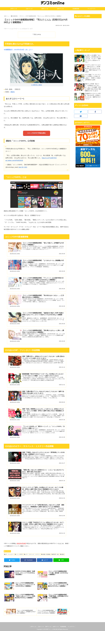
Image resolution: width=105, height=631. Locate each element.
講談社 (13, 92)
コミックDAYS (19, 554)
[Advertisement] (88, 32)
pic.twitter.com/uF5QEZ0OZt (14, 160)
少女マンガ (41, 626)
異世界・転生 (56, 554)
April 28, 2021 (23, 167)
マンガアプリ (71, 626)
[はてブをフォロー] (81, 116)
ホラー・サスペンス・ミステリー (32, 554)
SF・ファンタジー (9, 554)
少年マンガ (33, 626)
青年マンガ (48, 626)
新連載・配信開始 (46, 554)
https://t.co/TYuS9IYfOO (49, 158)
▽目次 (34, 34)
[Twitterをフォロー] (81, 112)
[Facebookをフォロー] (95, 112)
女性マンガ (56, 626)
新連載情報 (7, 551)
